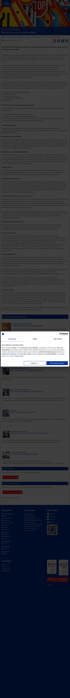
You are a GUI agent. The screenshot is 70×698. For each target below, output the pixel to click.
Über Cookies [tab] (58, 339)
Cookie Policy (19, 356)
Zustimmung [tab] (12, 339)
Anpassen (34, 363)
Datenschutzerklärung (9, 354)
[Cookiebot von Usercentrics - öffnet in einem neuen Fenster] (60, 334)
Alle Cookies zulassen (57, 363)
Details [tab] (35, 339)
